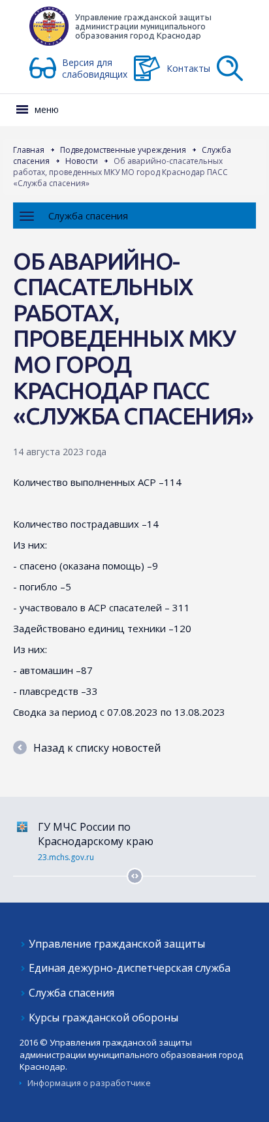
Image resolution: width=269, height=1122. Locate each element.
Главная (28, 149)
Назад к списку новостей (97, 748)
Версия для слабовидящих (94, 68)
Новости (81, 161)
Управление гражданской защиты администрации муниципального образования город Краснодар (143, 26)
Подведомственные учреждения (123, 149)
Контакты (188, 68)
